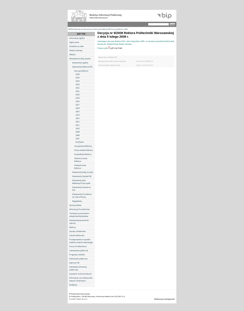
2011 (77, 125)
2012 (77, 121)
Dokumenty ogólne (80, 62)
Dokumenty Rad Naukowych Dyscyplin (81, 182)
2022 (77, 87)
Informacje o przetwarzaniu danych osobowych (80, 279)
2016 (77, 108)
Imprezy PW (74, 262)
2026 (77, 74)
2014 (77, 115)
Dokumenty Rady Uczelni (82, 172)
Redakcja (73, 284)
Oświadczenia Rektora (80, 167)
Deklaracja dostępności (164, 299)
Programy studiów (77, 254)
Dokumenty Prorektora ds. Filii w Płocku (82, 196)
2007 (77, 138)
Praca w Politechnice (78, 246)
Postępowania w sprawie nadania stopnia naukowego (81, 241)
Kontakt (72, 299)
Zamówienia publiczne (78, 250)
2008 (126, 29)
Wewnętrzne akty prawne (83, 29)
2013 (77, 118)
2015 (77, 111)
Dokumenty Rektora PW (101, 29)
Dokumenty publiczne (78, 258)
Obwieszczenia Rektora (80, 160)
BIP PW (70, 29)
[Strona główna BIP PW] (122, 16)
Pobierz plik (102, 48)
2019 (77, 98)
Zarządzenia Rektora (83, 146)
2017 (77, 104)
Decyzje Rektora (117, 29)
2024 (77, 81)
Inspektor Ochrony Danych (80, 273)
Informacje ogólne (77, 38)
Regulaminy (77, 201)
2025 (77, 77)
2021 (77, 91)
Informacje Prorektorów (79, 209)
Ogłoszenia (74, 42)
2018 (77, 101)
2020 (77, 94)
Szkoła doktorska (76, 235)
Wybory (72, 227)
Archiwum (80, 142)
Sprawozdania (75, 205)
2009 (77, 132)
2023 (77, 84)
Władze (72, 54)
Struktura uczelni (76, 46)
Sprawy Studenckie (77, 231)
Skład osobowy (75, 50)
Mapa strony (81, 299)
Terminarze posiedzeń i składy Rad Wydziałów (79, 215)
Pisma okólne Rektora (83, 150)
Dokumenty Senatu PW (81, 176)
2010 (77, 128)
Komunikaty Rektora (82, 154)
